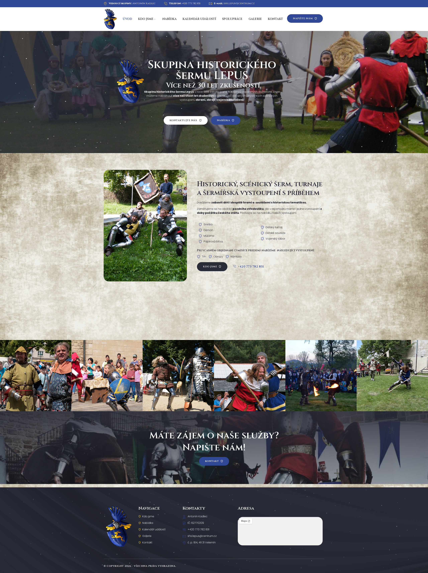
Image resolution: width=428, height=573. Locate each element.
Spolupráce (232, 19)
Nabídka (169, 19)
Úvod (127, 19)
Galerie (255, 19)
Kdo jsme (145, 19)
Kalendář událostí (199, 19)
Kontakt (275, 19)
